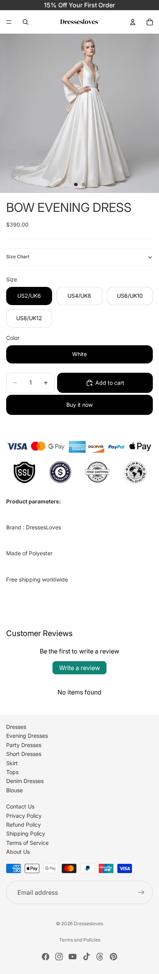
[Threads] (100, 956)
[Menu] (9, 22)
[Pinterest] (113, 956)
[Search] (25, 22)
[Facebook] (45, 956)
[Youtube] (72, 956)
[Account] (132, 22)
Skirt (12, 763)
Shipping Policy (25, 833)
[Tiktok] (86, 956)
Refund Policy (23, 824)
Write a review (79, 668)
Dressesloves (88, 923)
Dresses (16, 726)
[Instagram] (59, 956)
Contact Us (20, 806)
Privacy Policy (24, 815)
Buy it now (79, 404)
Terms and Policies (79, 940)
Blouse (14, 790)
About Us (18, 851)
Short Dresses (23, 754)
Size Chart (17, 256)
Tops (12, 772)
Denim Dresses (25, 781)
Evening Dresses (27, 735)
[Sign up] (141, 892)
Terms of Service (27, 842)
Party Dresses (23, 745)
